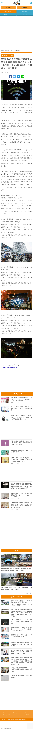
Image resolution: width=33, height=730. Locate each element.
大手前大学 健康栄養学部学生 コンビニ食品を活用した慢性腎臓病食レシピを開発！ (21, 669)
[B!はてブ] (18, 76)
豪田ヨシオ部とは (6, 713)
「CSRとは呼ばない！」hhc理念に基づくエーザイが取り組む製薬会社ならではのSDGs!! (21, 621)
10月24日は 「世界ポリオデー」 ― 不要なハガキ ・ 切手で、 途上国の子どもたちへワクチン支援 (21, 399)
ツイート (14, 76)
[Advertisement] (16, 32)
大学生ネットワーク (8, 14)
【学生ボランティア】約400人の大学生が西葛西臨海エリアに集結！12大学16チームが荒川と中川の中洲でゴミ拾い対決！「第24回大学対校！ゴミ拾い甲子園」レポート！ (21, 613)
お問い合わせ (27, 713)
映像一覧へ (29, 593)
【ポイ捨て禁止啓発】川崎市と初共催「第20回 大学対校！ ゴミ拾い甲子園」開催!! (21, 644)
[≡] (16, 2)
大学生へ (4, 715)
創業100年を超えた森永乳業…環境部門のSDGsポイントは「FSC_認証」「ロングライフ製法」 (21, 629)
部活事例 (14, 713)
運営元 (27, 715)
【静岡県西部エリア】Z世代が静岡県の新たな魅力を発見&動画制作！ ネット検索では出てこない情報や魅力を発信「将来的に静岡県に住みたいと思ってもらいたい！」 (21, 661)
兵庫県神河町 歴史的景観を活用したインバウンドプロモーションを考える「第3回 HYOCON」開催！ (21, 459)
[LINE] (22, 76)
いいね (10, 76)
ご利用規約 (10, 715)
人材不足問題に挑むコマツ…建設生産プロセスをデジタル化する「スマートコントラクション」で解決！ (21, 651)
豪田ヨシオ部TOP (5, 50)
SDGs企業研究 (25, 11)
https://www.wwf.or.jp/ (10, 367)
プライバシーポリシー (19, 715)
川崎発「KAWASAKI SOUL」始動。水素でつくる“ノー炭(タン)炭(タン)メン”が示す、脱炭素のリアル (21, 417)
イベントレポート (24, 14)
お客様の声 (20, 713)
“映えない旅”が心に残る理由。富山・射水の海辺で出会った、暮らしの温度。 (21, 408)
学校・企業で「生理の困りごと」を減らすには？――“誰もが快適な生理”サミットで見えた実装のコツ (21, 442)
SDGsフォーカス (8, 11)
